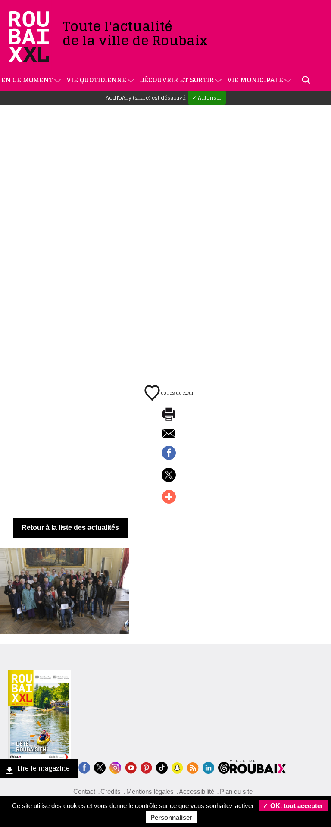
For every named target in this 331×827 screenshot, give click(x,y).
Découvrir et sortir (177, 80)
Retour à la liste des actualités (70, 527)
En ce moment (27, 80)
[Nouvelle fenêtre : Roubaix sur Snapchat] (177, 767)
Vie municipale (255, 80)
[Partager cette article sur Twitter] (169, 475)
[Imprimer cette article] (169, 414)
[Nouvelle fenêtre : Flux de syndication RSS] (193, 767)
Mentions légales (150, 791)
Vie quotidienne (96, 80)
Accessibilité (196, 791)
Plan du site (236, 791)
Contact (84, 791)
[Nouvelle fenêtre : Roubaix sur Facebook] (84, 767)
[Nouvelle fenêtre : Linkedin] (208, 767)
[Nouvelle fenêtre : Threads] (224, 767)
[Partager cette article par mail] (169, 434)
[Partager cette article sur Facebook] (169, 453)
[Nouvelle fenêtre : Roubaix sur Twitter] (100, 767)
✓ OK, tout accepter (293, 805)
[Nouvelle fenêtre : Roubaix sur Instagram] (115, 767)
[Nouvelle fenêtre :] (131, 767)
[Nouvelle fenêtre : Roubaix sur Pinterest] (146, 767)
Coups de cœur (177, 393)
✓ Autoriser (207, 97)
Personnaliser (171, 817)
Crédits (110, 791)
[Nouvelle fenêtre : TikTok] (162, 767)
